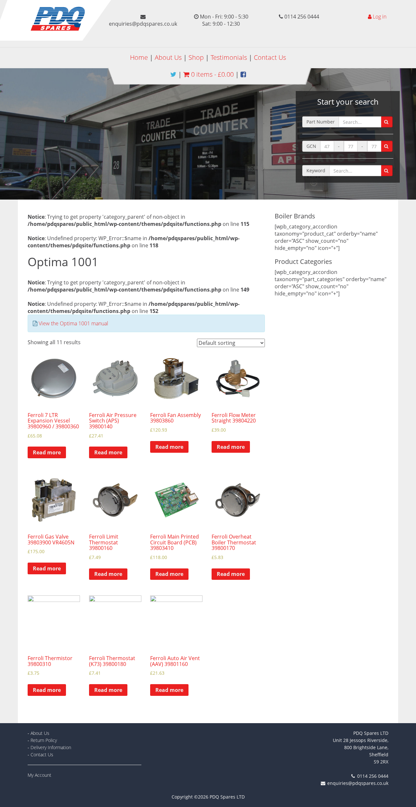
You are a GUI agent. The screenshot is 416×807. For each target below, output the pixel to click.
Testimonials (229, 57)
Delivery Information (51, 747)
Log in (379, 16)
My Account (39, 775)
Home (139, 57)
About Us (168, 57)
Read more (47, 452)
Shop (196, 57)
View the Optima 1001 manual (73, 323)
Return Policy (44, 740)
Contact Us (270, 57)
